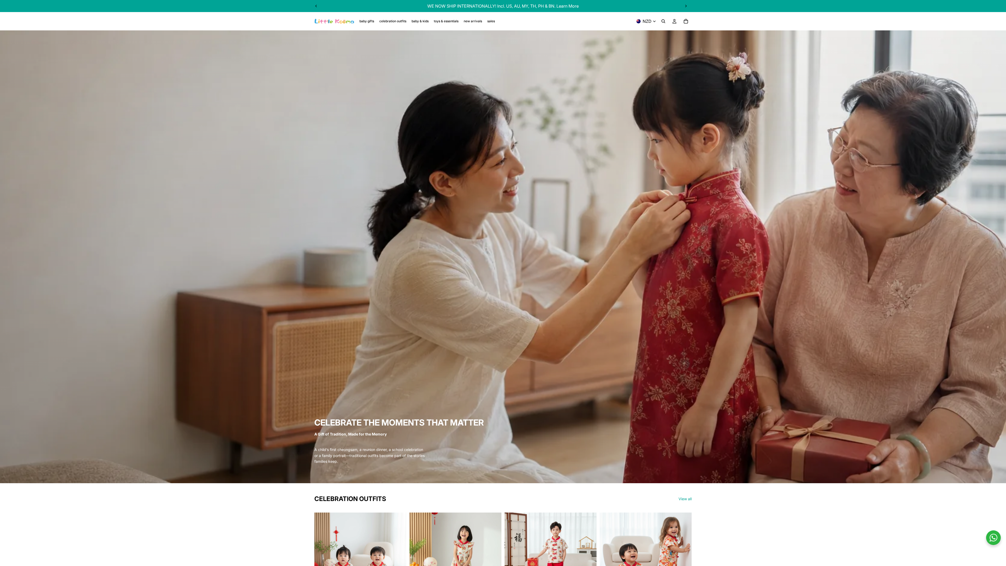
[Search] (663, 21)
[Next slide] (686, 6)
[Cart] (686, 21)
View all (685, 499)
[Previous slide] (316, 6)
